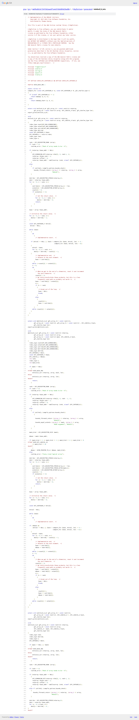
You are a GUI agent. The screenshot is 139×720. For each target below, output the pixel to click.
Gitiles (11, 717)
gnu (24, 9)
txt (131, 717)
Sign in (135, 3)
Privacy (16, 717)
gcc (29, 9)
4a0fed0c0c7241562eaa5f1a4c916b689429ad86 (51, 9)
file (61, 14)
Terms (22, 717)
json (135, 717)
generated (88, 9)
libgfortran (77, 9)
